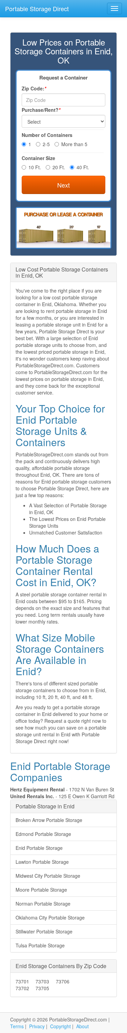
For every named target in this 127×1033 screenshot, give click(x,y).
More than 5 (74, 144)
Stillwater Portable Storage (44, 931)
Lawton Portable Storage (42, 861)
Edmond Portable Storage (43, 833)
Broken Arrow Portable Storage (49, 820)
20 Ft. (58, 167)
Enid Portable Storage (39, 847)
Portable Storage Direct (37, 8)
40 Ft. (83, 167)
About (82, 1026)
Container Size (38, 158)
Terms (17, 1026)
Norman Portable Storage (43, 903)
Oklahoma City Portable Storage (50, 917)
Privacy (37, 1026)
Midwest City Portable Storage (48, 875)
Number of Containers (47, 135)
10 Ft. (34, 167)
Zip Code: (34, 88)
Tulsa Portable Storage (40, 945)
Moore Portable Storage (41, 889)
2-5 (46, 144)
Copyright (60, 1026)
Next (63, 184)
